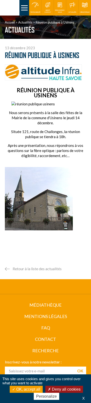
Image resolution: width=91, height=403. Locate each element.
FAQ (45, 327)
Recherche (45, 350)
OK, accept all (27, 389)
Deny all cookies (66, 389)
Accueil (10, 22)
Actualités (25, 22)
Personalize (46, 396)
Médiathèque (45, 305)
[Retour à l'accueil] (9, 8)
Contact (45, 339)
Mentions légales (45, 316)
